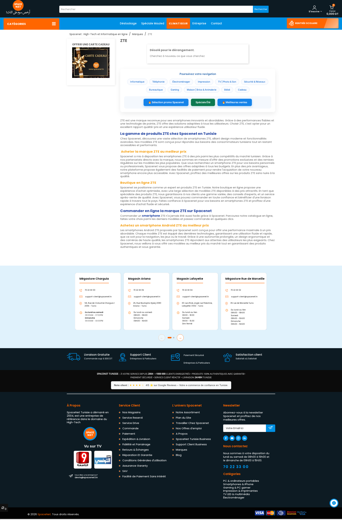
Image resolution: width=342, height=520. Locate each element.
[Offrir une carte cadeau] (91, 62)
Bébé (227, 89)
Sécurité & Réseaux (254, 81)
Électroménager (181, 81)
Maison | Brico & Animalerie (201, 89)
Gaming (175, 89)
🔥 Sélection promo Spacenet (166, 102)
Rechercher (261, 9)
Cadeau (242, 89)
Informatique (137, 81)
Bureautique (156, 89)
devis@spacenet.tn (86, 476)
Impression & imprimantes (240, 491)
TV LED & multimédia (236, 494)
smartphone (151, 216)
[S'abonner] (270, 428)
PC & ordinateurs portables (241, 481)
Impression (204, 81)
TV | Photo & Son (227, 81)
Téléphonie (158, 81)
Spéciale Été (203, 102)
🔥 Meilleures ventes (234, 102)
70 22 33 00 (236, 466)
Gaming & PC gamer (236, 487)
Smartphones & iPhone (238, 484)
